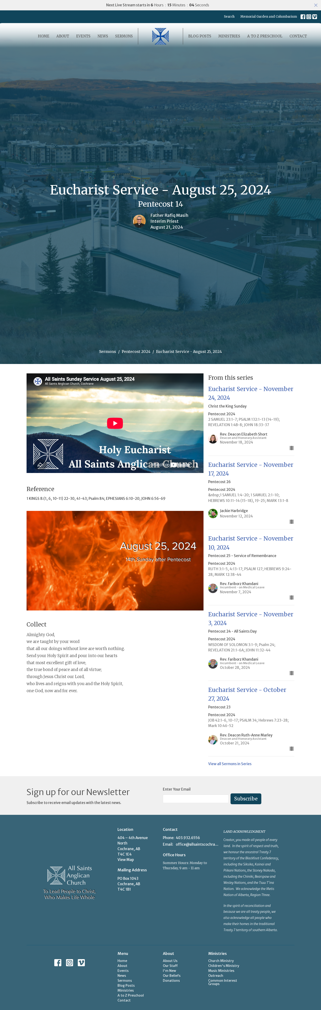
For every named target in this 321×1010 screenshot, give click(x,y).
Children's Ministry (223, 966)
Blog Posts (199, 36)
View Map (125, 859)
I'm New (169, 971)
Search (229, 17)
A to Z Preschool (264, 36)
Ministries (229, 36)
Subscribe (246, 799)
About (62, 36)
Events (83, 36)
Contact (298, 36)
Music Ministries (221, 971)
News (103, 36)
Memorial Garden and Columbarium (268, 17)
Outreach (215, 976)
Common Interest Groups (222, 982)
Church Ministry (221, 961)
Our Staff (170, 966)
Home (43, 36)
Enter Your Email (177, 789)
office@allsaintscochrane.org (197, 844)
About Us (170, 961)
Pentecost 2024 (136, 351)
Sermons (124, 36)
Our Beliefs (171, 976)
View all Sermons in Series (229, 764)
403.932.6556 (188, 838)
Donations (171, 980)
